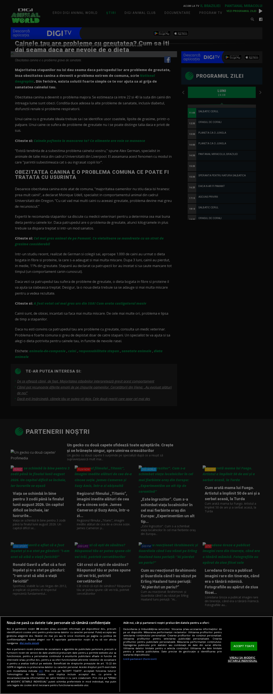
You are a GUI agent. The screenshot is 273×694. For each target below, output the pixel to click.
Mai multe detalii (29, 643)
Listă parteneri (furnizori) (140, 658)
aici (41, 671)
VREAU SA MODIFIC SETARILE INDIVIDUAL (242, 659)
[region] (136, 655)
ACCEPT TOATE (244, 646)
